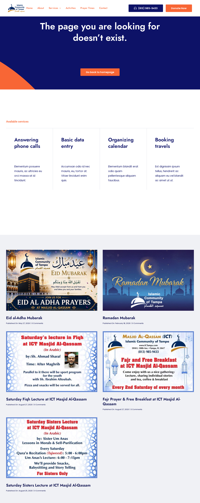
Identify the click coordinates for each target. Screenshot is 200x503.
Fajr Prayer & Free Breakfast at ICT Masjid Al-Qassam (141, 401)
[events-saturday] (51, 332)
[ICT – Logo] (16, 5)
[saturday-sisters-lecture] (51, 418)
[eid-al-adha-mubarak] (51, 251)
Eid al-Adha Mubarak (24, 318)
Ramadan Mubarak (119, 318)
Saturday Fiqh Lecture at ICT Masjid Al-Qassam (46, 399)
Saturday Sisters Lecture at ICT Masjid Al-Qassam (48, 485)
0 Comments (37, 323)
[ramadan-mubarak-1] (148, 251)
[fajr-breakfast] (148, 332)
